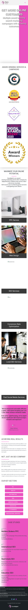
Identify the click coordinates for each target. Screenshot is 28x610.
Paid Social (15, 589)
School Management (4, 595)
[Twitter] (14, 599)
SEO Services (3, 589)
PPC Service (9, 589)
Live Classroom (13, 595)
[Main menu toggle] (25, 2)
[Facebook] (11, 599)
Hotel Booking (20, 595)
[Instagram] (16, 599)
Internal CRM (5, 596)
